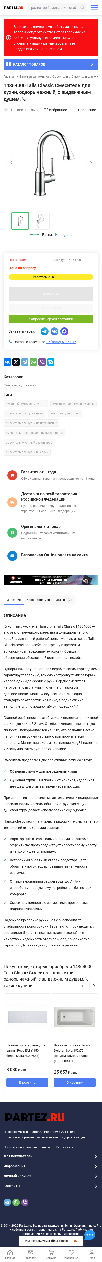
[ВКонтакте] (7, 362)
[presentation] (11, 162)
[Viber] (42, 362)
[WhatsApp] (33, 362)
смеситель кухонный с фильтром (29, 442)
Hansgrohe (63, 234)
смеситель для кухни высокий (27, 452)
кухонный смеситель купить (26, 404)
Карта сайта (65, 1147)
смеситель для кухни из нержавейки (31, 423)
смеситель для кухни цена (24, 413)
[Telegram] (24, 362)
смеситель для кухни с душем (73, 404)
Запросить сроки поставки (51, 319)
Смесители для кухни (87, 76)
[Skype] (50, 362)
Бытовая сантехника (34, 76)
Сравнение (87, 110)
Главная (10, 76)
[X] (16, 362)
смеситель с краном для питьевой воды (34, 433)
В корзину (51, 294)
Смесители (60, 76)
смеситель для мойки (65, 413)
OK (75, 1241)
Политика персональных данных (27, 1147)
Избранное (58, 110)
